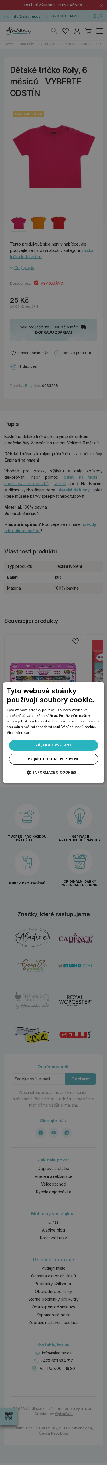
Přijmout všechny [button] (53, 745)
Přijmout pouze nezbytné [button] (53, 758)
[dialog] (53, 732)
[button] (53, 772)
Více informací (19, 732)
